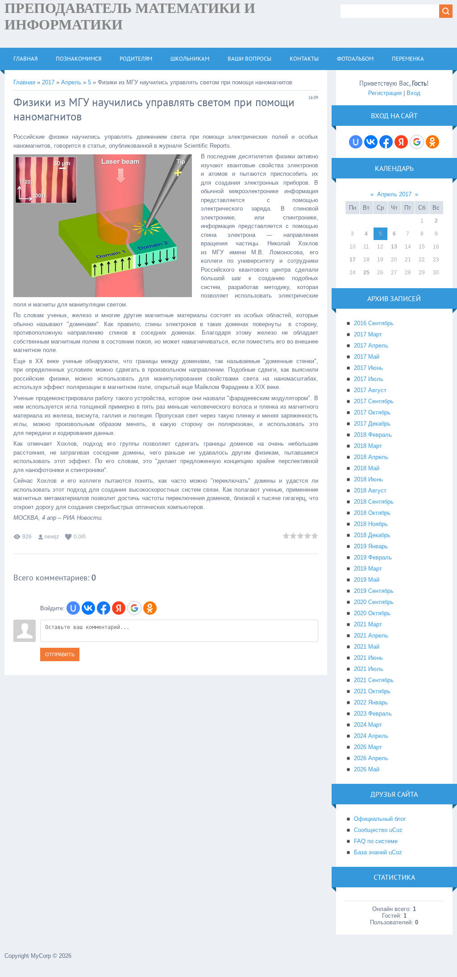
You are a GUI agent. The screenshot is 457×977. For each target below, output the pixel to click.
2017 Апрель (371, 345)
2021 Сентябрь (374, 680)
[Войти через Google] (134, 608)
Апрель (71, 82)
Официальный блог (380, 819)
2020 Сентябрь (374, 602)
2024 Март (368, 724)
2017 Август (370, 390)
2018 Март (368, 446)
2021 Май (366, 646)
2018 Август (370, 490)
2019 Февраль (373, 557)
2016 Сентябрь (374, 323)
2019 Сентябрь (374, 591)
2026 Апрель (371, 758)
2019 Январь (371, 546)
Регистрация (385, 93)
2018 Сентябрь (374, 501)
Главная (24, 82)
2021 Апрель (371, 635)
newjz (52, 537)
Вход (413, 93)
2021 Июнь (368, 657)
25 (366, 272)
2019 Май (366, 579)
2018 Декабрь (372, 535)
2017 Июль (368, 379)
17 (352, 260)
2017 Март (368, 334)
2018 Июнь (368, 479)
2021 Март (368, 624)
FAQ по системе (376, 841)
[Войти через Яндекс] (118, 608)
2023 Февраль (373, 713)
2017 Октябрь (372, 412)
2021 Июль (368, 669)
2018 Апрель (371, 457)
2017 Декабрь (372, 423)
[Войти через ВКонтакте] (88, 608)
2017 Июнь (368, 367)
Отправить (60, 654)
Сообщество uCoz (378, 830)
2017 (48, 82)
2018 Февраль (373, 434)
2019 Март (368, 568)
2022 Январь (371, 702)
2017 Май (366, 356)
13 (394, 247)
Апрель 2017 (394, 194)
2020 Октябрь (372, 613)
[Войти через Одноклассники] (150, 608)
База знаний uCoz (378, 852)
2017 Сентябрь (374, 401)
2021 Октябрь (372, 691)
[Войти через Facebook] (103, 608)
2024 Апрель (371, 736)
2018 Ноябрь (371, 524)
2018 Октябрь (372, 512)
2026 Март (368, 747)
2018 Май (366, 468)
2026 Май (366, 769)
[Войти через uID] (73, 608)
